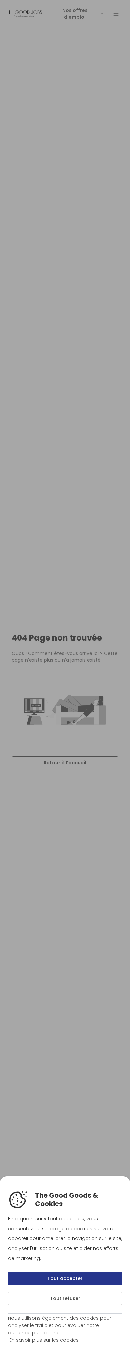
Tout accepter (65, 1278)
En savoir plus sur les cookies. (44, 1340)
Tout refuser (65, 1298)
